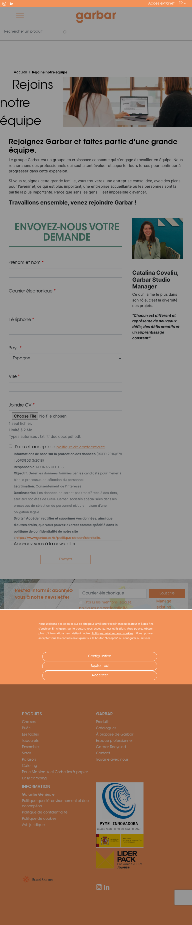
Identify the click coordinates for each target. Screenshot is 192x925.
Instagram (6, 3)
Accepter (100, 675)
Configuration (99, 656)
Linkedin (14, 3)
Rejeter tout (100, 666)
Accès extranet (161, 4)
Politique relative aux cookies (112, 633)
